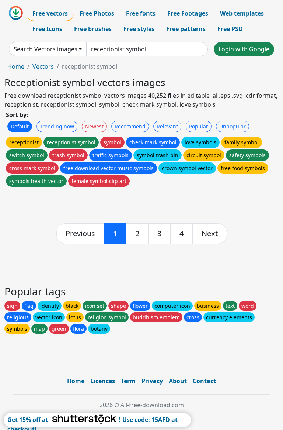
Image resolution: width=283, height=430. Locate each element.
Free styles (138, 29)
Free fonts (141, 13)
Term (128, 381)
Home (15, 66)
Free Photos (97, 13)
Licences (102, 381)
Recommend (130, 126)
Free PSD (230, 29)
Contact (204, 381)
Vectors (43, 66)
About (178, 381)
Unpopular (232, 126)
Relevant (167, 126)
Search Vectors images (45, 49)
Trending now (57, 126)
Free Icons (47, 29)
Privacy (152, 381)
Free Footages (187, 13)
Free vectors (50, 13)
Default (20, 126)
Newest (94, 126)
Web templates (242, 13)
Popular (198, 126)
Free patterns (186, 29)
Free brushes (93, 29)
